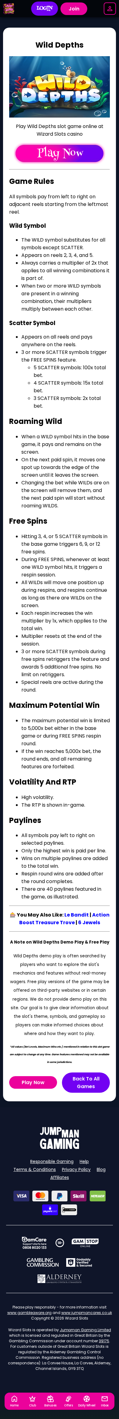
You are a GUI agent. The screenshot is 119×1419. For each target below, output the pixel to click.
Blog (101, 1169)
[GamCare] (34, 1242)
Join (74, 8)
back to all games (86, 1082)
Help (84, 1161)
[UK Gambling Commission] (43, 1262)
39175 (104, 1340)
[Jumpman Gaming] (59, 1147)
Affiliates (59, 1177)
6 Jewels (89, 922)
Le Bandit (76, 914)
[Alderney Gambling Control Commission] (60, 1278)
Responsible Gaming (52, 1161)
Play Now (33, 1082)
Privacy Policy (76, 1169)
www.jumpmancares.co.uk (86, 1312)
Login (45, 8)
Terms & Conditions (34, 1169)
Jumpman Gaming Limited (85, 1329)
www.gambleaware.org (29, 1312)
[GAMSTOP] (85, 1243)
